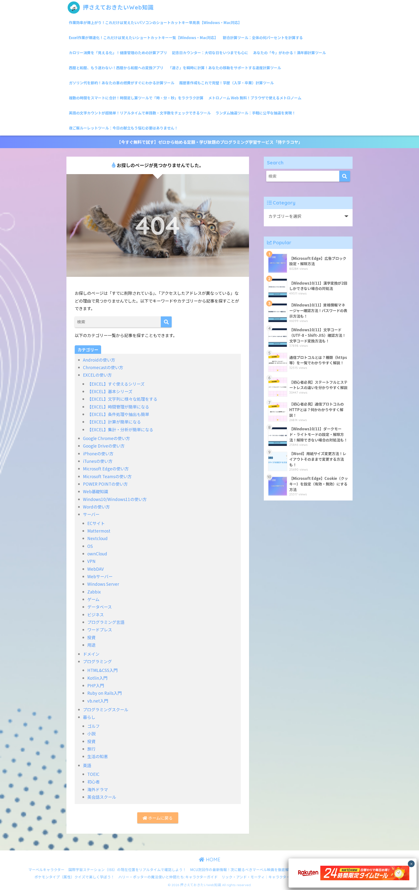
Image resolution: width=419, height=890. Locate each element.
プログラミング (97, 661)
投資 (91, 637)
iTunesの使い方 (98, 461)
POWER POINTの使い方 (105, 484)
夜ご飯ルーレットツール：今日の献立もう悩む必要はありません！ (123, 127)
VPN (91, 561)
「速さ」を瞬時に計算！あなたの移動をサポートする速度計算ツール (224, 67)
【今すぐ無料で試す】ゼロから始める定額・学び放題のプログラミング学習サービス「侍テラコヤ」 (209, 142)
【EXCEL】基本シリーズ (109, 391)
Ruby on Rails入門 (104, 693)
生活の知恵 (97, 756)
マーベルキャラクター (46, 869)
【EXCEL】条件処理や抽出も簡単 (118, 414)
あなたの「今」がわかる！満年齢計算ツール (289, 52)
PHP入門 (95, 685)
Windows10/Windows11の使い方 (115, 499)
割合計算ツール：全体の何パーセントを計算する (263, 37)
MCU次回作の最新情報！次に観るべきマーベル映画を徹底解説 (241, 869)
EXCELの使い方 (97, 375)
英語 (87, 765)
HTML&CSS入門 (102, 670)
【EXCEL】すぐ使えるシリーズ (116, 384)
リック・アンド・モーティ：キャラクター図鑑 (259, 876)
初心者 (93, 782)
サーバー (91, 514)
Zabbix (94, 592)
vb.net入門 (97, 701)
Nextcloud (97, 538)
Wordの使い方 (96, 507)
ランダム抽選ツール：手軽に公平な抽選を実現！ (256, 112)
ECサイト (96, 523)
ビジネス (95, 614)
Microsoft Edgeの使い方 (106, 469)
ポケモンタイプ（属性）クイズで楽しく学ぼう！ (74, 876)
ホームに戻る (160, 818)
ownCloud (97, 554)
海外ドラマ (97, 789)
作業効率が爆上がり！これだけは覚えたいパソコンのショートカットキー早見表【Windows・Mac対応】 (155, 22)
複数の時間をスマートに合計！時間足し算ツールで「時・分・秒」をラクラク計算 (136, 97)
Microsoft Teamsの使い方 (107, 476)
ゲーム (93, 599)
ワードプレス (99, 630)
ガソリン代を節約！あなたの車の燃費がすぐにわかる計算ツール (121, 82)
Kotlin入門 (97, 678)
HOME (212, 859)
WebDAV (95, 569)
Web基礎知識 (95, 491)
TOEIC (93, 774)
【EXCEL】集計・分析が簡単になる (120, 429)
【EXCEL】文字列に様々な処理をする (122, 399)
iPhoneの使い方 (98, 453)
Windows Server (103, 584)
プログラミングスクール (105, 709)
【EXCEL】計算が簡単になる (114, 422)
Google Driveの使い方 (104, 446)
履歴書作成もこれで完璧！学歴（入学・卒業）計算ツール (226, 82)
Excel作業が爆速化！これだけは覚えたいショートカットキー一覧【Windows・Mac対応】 (143, 37)
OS (90, 546)
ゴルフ (93, 726)
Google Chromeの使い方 (106, 438)
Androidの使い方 (99, 360)
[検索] (166, 321)
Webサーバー (100, 576)
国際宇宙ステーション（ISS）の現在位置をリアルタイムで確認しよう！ (127, 869)
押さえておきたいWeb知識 (117, 7)
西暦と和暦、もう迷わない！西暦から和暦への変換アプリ (116, 67)
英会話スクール (101, 797)
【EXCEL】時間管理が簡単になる (118, 407)
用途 (91, 645)
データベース (99, 607)
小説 (91, 733)
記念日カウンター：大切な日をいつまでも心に (210, 52)
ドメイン (91, 654)
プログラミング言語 (105, 622)
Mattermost (98, 531)
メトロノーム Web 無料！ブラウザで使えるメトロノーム (254, 97)
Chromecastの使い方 (103, 367)
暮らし (89, 717)
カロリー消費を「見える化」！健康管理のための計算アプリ (118, 52)
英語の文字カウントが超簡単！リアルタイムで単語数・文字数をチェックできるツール (140, 112)
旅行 (91, 749)
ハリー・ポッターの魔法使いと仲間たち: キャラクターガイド (168, 876)
